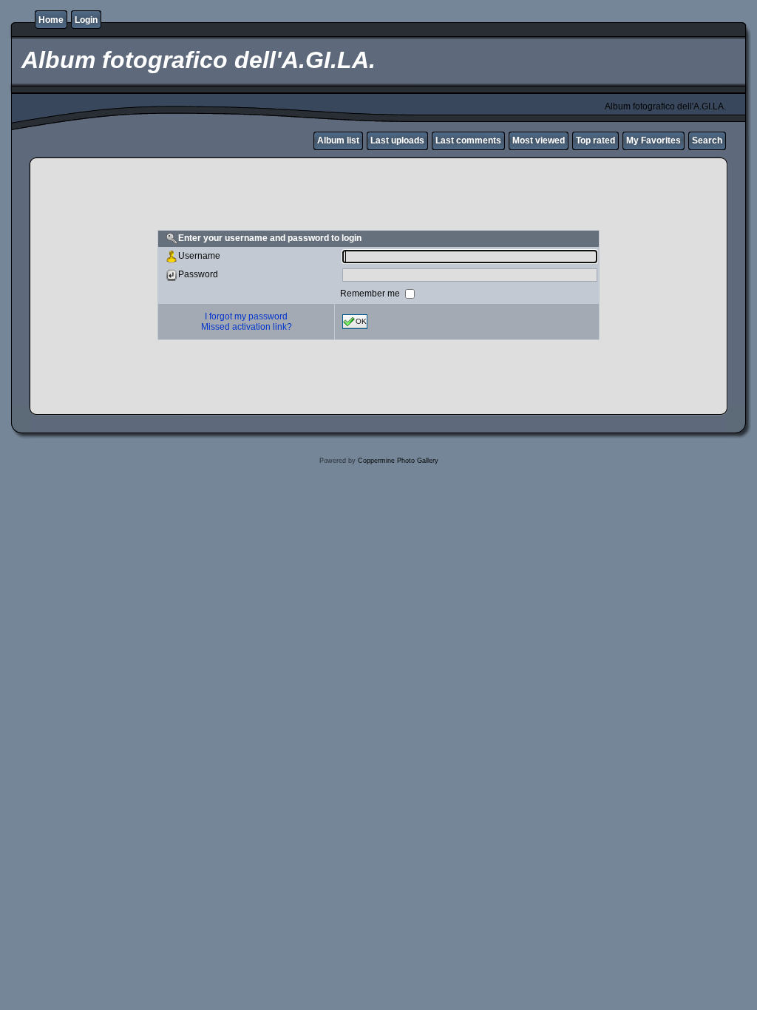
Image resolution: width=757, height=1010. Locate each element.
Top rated (595, 140)
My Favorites (653, 140)
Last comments (468, 140)
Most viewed (538, 140)
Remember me (371, 293)
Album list (338, 140)
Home (51, 20)
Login (86, 20)
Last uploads (397, 140)
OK (361, 320)
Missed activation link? (246, 327)
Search (707, 140)
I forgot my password (246, 316)
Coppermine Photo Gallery (398, 460)
